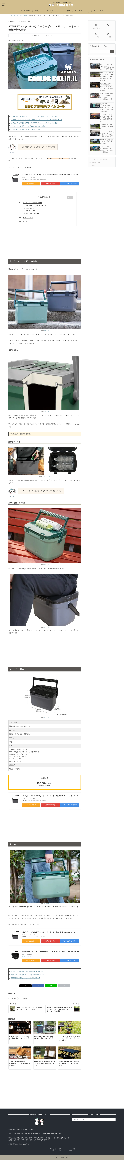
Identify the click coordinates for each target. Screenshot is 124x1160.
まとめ (25, 221)
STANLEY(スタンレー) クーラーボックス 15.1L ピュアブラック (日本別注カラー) (50, 951)
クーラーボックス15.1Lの (32, 203)
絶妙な (30, 210)
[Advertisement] (44, 242)
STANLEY (13, 998)
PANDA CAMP (64, 1157)
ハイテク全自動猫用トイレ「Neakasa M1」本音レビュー (30, 126)
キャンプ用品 (13, 21)
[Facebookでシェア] (38, 985)
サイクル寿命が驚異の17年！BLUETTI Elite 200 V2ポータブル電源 (34, 123)
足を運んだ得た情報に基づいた (27, 971)
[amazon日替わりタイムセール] (45, 102)
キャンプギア (24, 998)
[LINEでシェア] (51, 985)
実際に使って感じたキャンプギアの (27, 975)
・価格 (28, 218)
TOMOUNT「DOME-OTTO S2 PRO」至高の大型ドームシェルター (34, 117)
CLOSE (70, 197)
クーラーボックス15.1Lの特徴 (99, 160)
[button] (64, 985)
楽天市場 (46, 330)
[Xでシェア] (25, 985)
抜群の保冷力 (30, 208)
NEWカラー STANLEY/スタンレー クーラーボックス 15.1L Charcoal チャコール (50, 175)
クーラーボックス (25, 21)
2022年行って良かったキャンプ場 (25, 978)
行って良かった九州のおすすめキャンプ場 (25, 129)
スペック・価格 (96, 162)
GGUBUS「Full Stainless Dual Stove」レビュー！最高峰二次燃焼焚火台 (36, 120)
